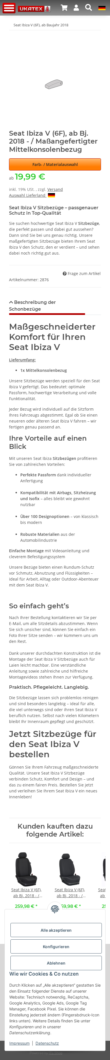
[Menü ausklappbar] (9, 8)
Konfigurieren (56, 946)
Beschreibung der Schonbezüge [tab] (32, 306)
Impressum (19, 1043)
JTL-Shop (55, 1052)
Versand (55, 189)
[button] (64, 7)
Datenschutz (47, 1043)
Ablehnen (56, 963)
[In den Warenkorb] (13, 34)
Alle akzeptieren (56, 930)
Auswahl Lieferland (28, 195)
